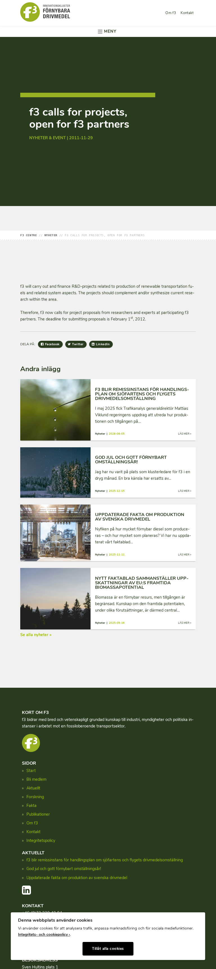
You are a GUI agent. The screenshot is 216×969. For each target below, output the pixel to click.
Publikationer (38, 814)
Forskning (35, 797)
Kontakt (187, 13)
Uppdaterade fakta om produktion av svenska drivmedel (76, 877)
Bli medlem (36, 779)
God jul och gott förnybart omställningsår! (63, 868)
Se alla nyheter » (35, 635)
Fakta (31, 805)
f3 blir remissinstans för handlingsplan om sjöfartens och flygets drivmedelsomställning (104, 860)
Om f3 (170, 13)
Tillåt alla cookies (108, 948)
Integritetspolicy (40, 840)
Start (31, 770)
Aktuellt (33, 788)
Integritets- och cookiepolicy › (44, 934)
